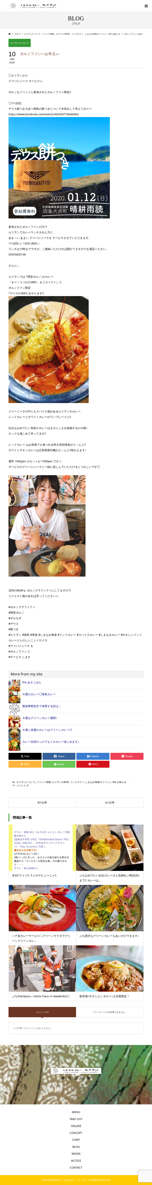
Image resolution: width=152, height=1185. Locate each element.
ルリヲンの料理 (60, 782)
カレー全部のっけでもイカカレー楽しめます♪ (50, 742)
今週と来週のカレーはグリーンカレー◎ (47, 730)
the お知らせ (119, 782)
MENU (76, 1112)
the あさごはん (31, 682)
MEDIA (76, 1153)
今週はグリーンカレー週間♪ (39, 718)
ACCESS (76, 1160)
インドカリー (77, 782)
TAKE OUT (76, 1119)
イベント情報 (44, 782)
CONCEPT (76, 1133)
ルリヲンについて (19, 43)
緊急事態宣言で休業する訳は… (41, 706)
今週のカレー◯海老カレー (39, 694)
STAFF (76, 1140)
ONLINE (76, 1126)
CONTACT (76, 1167)
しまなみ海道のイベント (98, 782)
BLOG (76, 1147)
